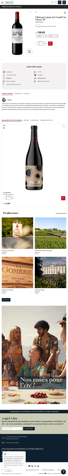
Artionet (49, 473)
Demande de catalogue (48, 470)
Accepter (8, 470)
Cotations (26, 93)
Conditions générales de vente (31, 470)
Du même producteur (46, 120)
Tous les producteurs (61, 213)
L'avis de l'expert (7, 93)
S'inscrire (29, 428)
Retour (6, 300)
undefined (26, 120)
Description (18, 93)
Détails (34, 165)
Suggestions (34, 120)
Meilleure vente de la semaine (12, 120)
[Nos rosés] (34, 355)
